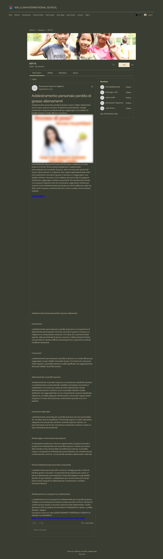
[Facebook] (140, 15)
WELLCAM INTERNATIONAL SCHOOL (35, 7)
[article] (62, 309)
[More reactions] (41, 523)
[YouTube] (137, 15)
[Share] (92, 86)
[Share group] (132, 64)
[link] (36, 73)
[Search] (113, 65)
